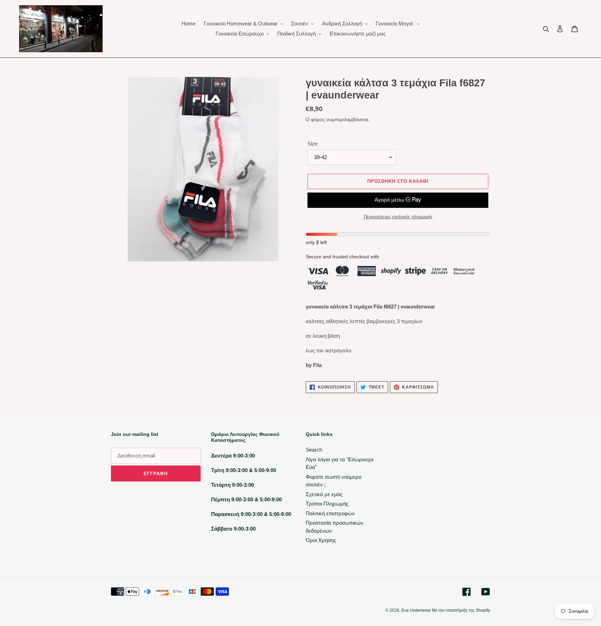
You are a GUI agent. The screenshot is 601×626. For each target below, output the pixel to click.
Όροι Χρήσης (321, 540)
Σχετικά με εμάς (324, 494)
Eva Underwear (416, 610)
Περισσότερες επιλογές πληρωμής (398, 216)
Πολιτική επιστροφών (330, 513)
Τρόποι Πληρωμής (327, 504)
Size (312, 144)
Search (314, 450)
